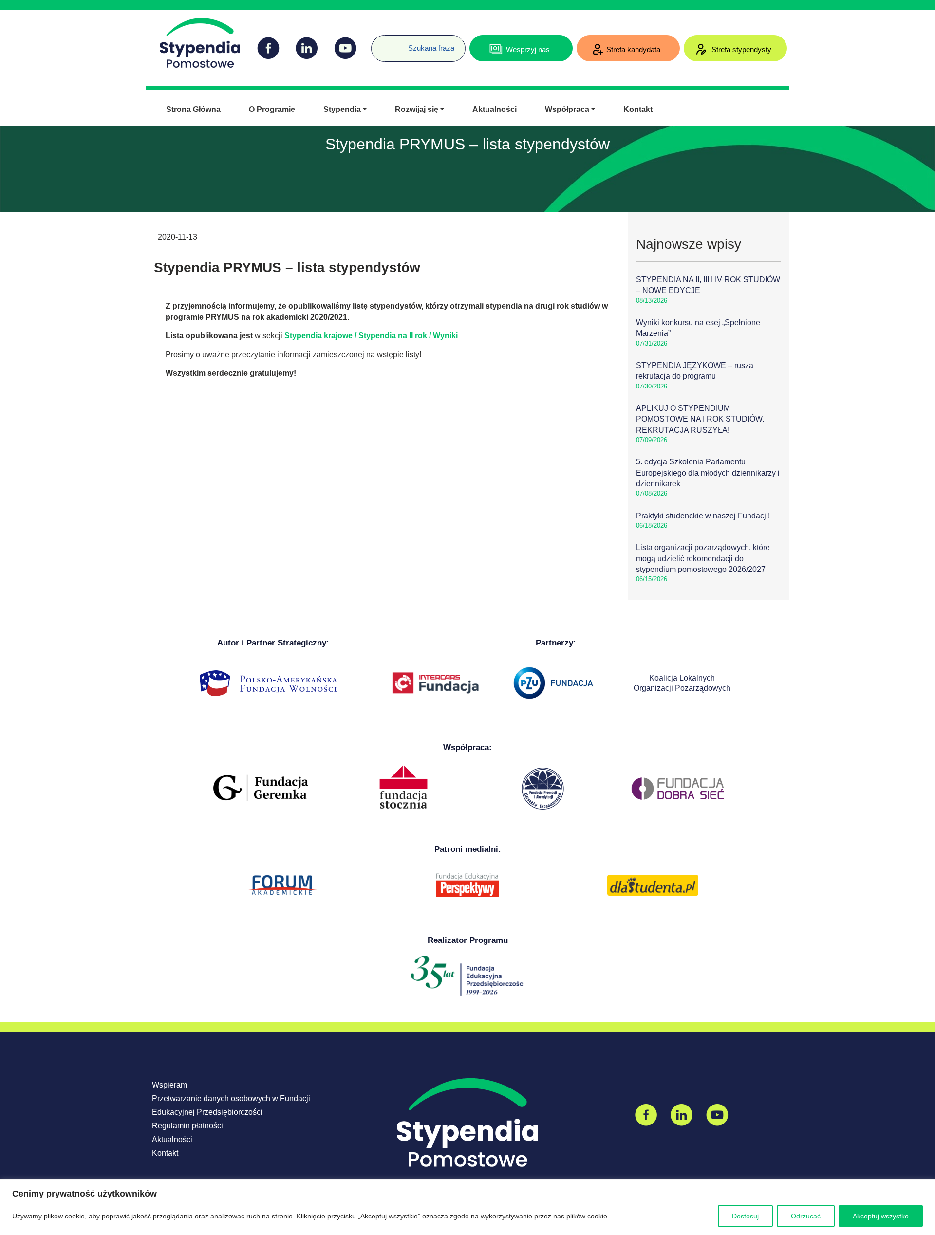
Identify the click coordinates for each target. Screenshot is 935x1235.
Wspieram (169, 1085)
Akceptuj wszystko (881, 1216)
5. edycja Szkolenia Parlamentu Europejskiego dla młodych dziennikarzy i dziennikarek (708, 473)
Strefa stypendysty (740, 49)
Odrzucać (806, 1216)
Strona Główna (193, 109)
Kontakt (638, 109)
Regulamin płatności (187, 1126)
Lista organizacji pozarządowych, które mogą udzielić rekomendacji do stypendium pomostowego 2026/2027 (703, 558)
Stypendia (342, 109)
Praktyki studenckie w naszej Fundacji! (703, 516)
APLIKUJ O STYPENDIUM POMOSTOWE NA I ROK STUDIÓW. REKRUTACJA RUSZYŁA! (700, 419)
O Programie (272, 109)
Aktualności (494, 109)
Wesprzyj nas (528, 49)
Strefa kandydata (633, 49)
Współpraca (567, 109)
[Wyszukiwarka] (375, 41)
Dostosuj (745, 1216)
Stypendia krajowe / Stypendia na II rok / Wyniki (371, 336)
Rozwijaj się (416, 109)
